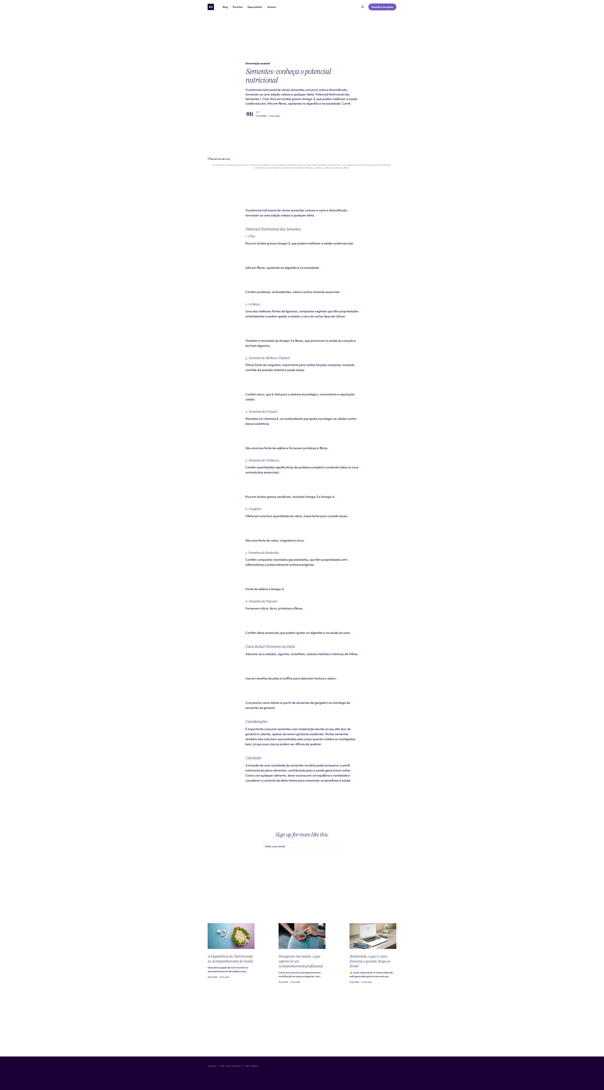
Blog (225, 6)
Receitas (238, 6)
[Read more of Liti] (249, 113)
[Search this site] (362, 6)
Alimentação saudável (257, 63)
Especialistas (255, 6)
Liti (257, 112)
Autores (271, 6)
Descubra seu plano (382, 6)
